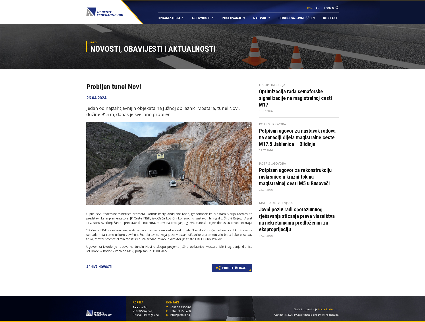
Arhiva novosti (99, 267)
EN (317, 7)
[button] (248, 126)
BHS (309, 7)
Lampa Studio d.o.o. (328, 309)
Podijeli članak (234, 268)
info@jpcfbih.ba (180, 315)
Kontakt (330, 18)
